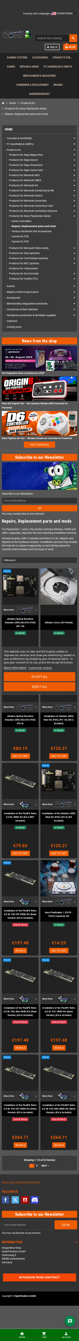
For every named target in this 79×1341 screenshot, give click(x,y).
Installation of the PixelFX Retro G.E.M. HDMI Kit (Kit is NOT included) (20, 817)
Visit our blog (39, 444)
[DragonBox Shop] (17, 34)
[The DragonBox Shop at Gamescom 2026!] (39, 358)
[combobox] (56, 38)
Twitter (15, 1200)
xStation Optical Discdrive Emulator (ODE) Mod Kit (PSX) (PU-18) (20, 623)
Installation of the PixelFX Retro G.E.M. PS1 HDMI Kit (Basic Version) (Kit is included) (58, 1011)
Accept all (39, 677)
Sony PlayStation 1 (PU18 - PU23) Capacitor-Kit (59, 914)
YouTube (25, 1200)
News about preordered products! (21, 1182)
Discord (34, 1200)
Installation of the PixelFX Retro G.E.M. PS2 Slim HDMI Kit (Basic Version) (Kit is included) (20, 1011)
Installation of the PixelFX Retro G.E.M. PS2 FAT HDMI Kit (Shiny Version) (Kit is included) (20, 1109)
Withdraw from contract (39, 1277)
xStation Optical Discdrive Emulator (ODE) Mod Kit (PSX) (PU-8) (20, 720)
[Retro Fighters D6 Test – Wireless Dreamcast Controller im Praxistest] (39, 423)
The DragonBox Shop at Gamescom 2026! (23, 373)
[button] (63, 13)
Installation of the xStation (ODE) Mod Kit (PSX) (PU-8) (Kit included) (59, 817)
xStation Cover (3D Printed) (59, 622)
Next (45, 1165)
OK (39, 508)
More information (15, 667)
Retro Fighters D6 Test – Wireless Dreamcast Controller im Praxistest (37, 438)
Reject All (39, 687)
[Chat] (70, 1321)
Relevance (9, 560)
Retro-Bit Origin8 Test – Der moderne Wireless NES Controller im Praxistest (35, 405)
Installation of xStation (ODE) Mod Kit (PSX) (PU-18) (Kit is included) (59, 720)
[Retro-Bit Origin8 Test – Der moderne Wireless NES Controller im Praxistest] (39, 388)
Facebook (5, 1200)
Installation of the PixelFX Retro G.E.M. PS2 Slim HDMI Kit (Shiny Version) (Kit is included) (59, 1109)
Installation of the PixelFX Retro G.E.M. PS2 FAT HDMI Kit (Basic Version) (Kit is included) (20, 914)
